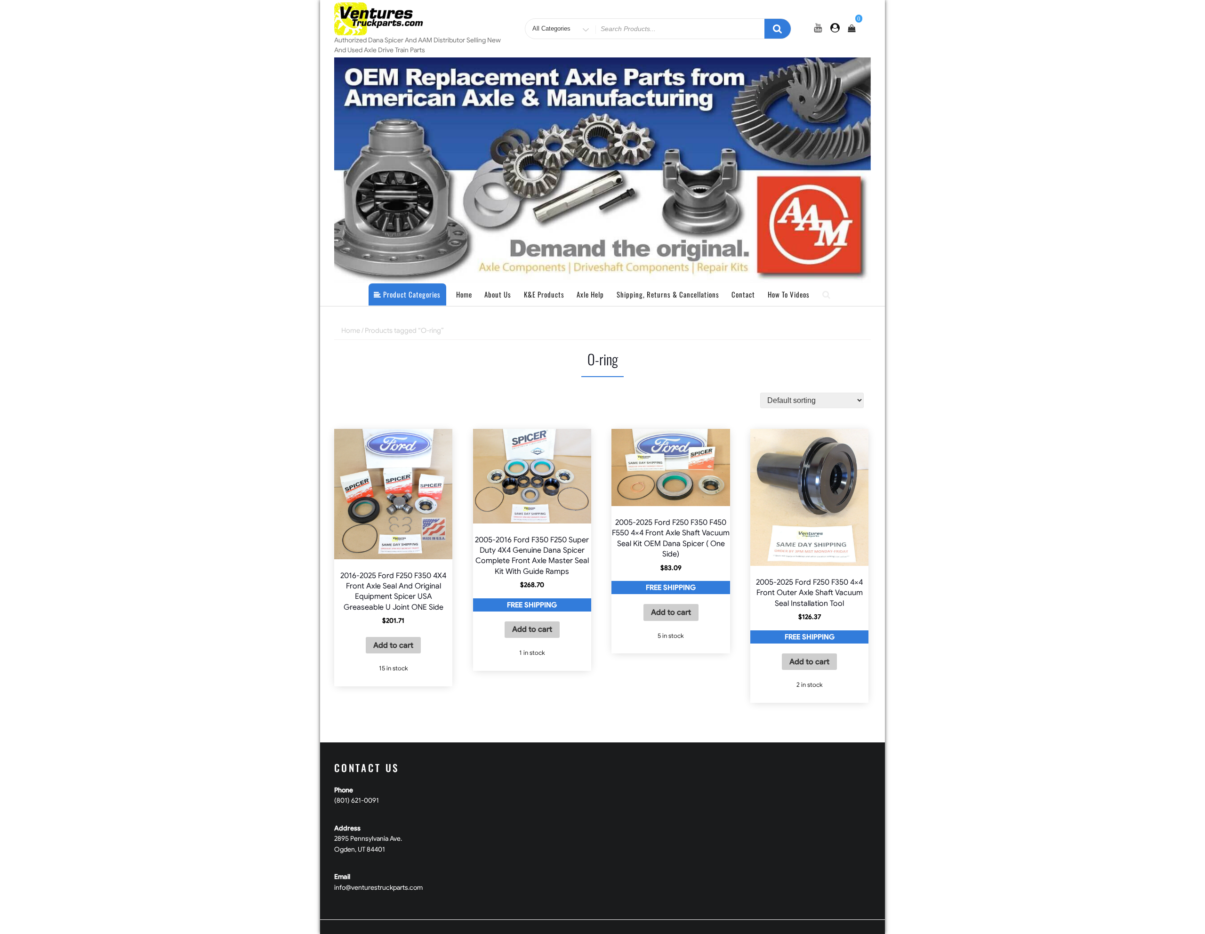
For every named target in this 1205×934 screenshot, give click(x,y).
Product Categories (411, 294)
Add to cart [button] (393, 645)
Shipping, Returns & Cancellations (668, 294)
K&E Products (544, 294)
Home (464, 294)
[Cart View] (851, 28)
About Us (497, 294)
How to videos (789, 294)
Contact (743, 294)
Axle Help (590, 294)
